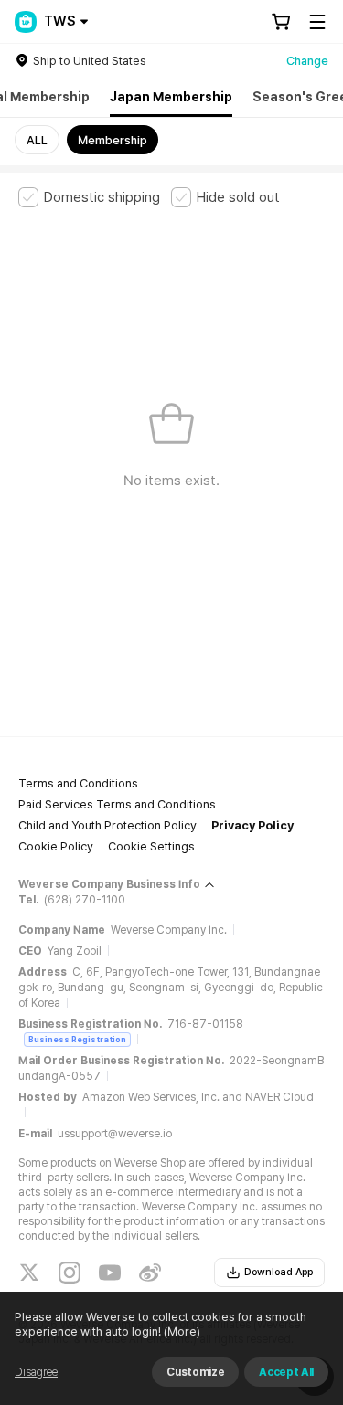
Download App (278, 1272)
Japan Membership (171, 97)
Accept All (286, 1372)
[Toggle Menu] (317, 22)
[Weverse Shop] (25, 22)
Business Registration (77, 1039)
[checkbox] (89, 197)
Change (307, 61)
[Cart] (281, 22)
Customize (195, 1372)
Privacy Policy (252, 825)
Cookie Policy (55, 846)
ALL (37, 140)
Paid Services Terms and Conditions (117, 804)
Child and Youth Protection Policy (107, 825)
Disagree (36, 1372)
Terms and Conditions (78, 783)
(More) (182, 1331)
